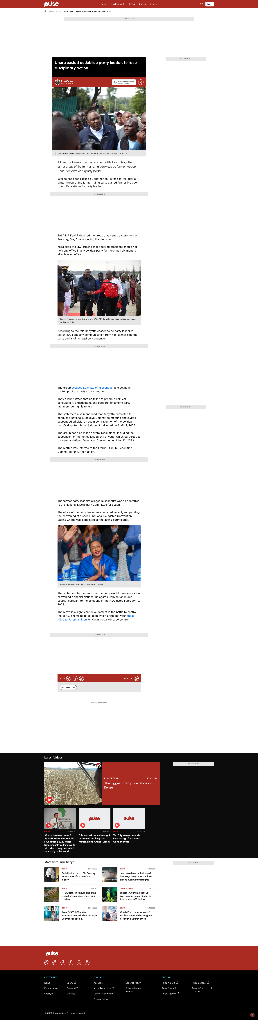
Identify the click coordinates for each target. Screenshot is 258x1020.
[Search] (202, 4)
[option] (60, 832)
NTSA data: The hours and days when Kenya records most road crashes (79, 896)
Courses (71, 993)
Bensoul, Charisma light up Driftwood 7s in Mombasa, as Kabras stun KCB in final (135, 896)
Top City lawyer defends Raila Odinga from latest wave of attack (126, 838)
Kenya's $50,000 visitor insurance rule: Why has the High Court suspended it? (79, 915)
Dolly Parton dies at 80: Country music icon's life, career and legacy (78, 876)
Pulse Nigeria (168, 982)
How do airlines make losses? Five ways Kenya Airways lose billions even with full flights (136, 876)
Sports (142, 4)
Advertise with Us (102, 988)
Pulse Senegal (199, 982)
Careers (153, 4)
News (103, 4)
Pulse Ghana (168, 988)
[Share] (141, 82)
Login (209, 4)
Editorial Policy (133, 982)
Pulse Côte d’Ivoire (197, 990)
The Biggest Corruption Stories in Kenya (128, 785)
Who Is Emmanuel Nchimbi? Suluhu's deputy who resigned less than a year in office (136, 915)
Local (58, 11)
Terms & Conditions (103, 993)
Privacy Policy (101, 999)
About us (98, 982)
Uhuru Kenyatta (68, 687)
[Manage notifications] (252, 1015)
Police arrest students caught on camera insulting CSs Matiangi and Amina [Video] (94, 838)
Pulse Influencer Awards (133, 990)
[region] (129, 831)
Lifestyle (131, 4)
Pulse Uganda (169, 993)
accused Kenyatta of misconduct (93, 387)
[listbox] (129, 831)
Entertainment (117, 4)
